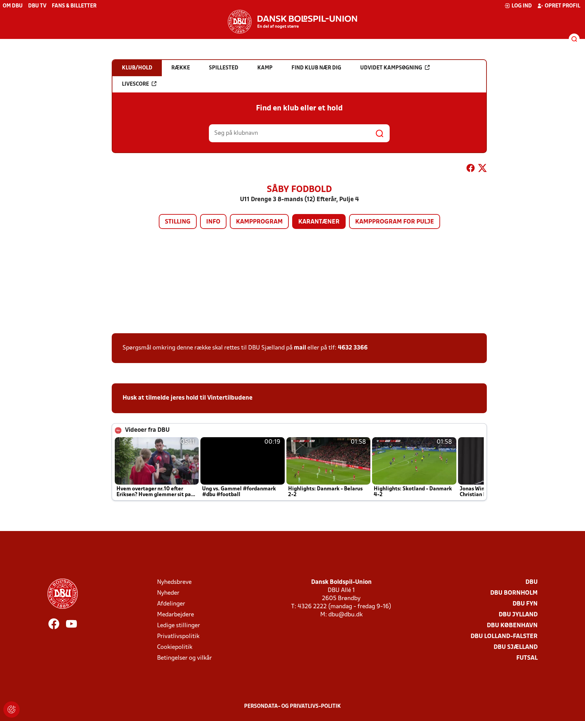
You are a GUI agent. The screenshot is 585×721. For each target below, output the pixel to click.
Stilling (178, 222)
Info (213, 222)
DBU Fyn (525, 604)
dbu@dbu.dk (345, 615)
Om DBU (13, 6)
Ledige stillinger (178, 626)
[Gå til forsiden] (292, 22)
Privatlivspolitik (178, 636)
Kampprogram (259, 222)
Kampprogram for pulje (394, 222)
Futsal (527, 658)
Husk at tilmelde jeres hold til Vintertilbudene (188, 398)
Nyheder (168, 593)
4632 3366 (353, 348)
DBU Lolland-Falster (504, 636)
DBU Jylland (518, 615)
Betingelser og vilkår (184, 658)
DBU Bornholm (514, 593)
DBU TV (37, 6)
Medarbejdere (175, 615)
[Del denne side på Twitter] (482, 169)
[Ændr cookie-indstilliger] (11, 709)
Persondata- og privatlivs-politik (292, 706)
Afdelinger (171, 604)
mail (300, 348)
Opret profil (562, 6)
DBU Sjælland (516, 647)
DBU (531, 582)
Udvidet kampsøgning (391, 68)
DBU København (512, 626)
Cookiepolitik (174, 647)
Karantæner (319, 222)
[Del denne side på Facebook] (471, 169)
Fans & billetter (74, 6)
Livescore (135, 84)
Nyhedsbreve (174, 582)
